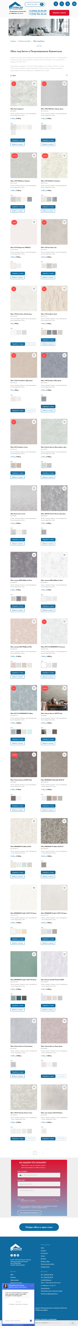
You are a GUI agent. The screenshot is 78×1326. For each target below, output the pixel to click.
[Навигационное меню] (74, 3)
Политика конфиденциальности (49, 1293)
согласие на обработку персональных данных (39, 1199)
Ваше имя (21, 1180)
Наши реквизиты (45, 1288)
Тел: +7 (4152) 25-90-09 (47, 1274)
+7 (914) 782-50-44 (37, 14)
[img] (16, 6)
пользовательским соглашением (30, 1202)
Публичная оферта (42, 1310)
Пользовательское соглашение (50, 1308)
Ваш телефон (22, 1171)
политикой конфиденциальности (46, 1200)
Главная (13, 41)
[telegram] (15, 1255)
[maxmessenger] (18, 1255)
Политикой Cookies (55, 1322)
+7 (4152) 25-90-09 (37, 11)
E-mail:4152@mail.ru (46, 1280)
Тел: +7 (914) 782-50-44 (47, 1277)
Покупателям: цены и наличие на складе (51, 1291)
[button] (56, 4)
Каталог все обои (25, 41)
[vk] (11, 1255)
